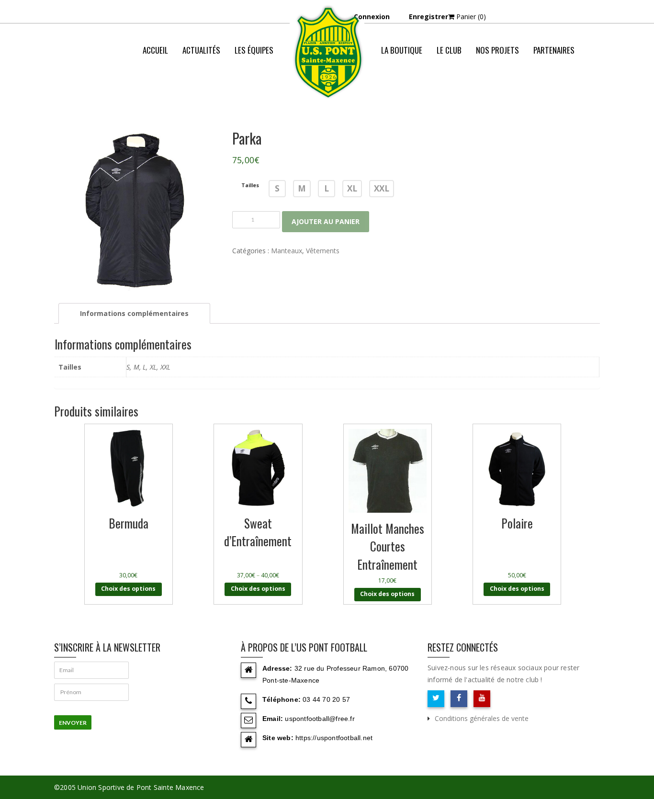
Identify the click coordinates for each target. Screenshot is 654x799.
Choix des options (128, 589)
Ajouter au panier (326, 221)
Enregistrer (428, 16)
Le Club (449, 50)
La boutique (401, 50)
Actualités (201, 50)
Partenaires (554, 50)
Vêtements (322, 250)
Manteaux (286, 250)
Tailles (250, 185)
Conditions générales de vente (482, 718)
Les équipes (254, 50)
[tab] (134, 313)
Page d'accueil (546, 88)
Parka (591, 88)
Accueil (155, 50)
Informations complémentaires (134, 313)
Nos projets (497, 50)
